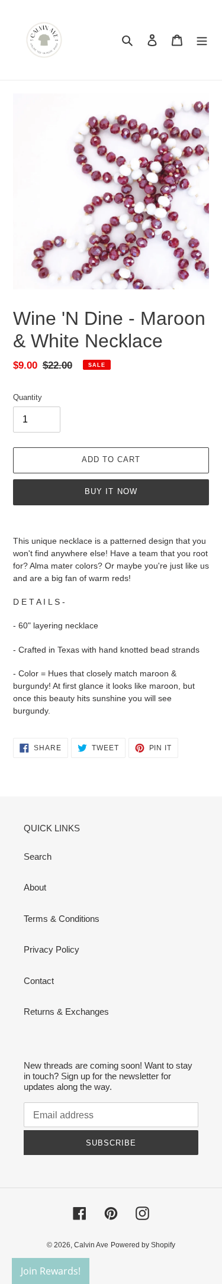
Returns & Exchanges (66, 1011)
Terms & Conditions (61, 919)
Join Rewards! (51, 1270)
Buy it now (111, 491)
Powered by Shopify (143, 1245)
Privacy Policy (51, 949)
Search (38, 856)
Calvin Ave (91, 1245)
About (35, 887)
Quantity (27, 397)
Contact (39, 981)
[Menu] (201, 40)
